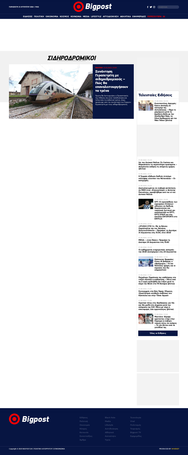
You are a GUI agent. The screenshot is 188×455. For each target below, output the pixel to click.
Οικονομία (85, 425)
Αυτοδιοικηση (111, 16)
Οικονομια (52, 16)
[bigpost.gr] (92, 11)
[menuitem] (27, 16)
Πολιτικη (39, 16)
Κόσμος (83, 428)
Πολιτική (84, 421)
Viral (132, 421)
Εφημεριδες (139, 16)
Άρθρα (83, 440)
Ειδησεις (27, 16)
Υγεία (107, 440)
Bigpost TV (135, 432)
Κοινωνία (84, 432)
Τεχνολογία (135, 417)
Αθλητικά (109, 432)
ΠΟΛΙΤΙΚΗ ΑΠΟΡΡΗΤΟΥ (43, 449)
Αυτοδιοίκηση (111, 428)
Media (86, 16)
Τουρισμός (135, 428)
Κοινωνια (76, 16)
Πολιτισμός (135, 425)
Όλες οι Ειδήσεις (158, 333)
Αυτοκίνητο (110, 436)
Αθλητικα (125, 16)
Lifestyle (96, 16)
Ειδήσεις (84, 417)
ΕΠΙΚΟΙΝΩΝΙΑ (59, 449)
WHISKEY (175, 449)
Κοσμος (64, 16)
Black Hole (110, 417)
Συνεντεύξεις (86, 436)
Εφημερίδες (136, 436)
